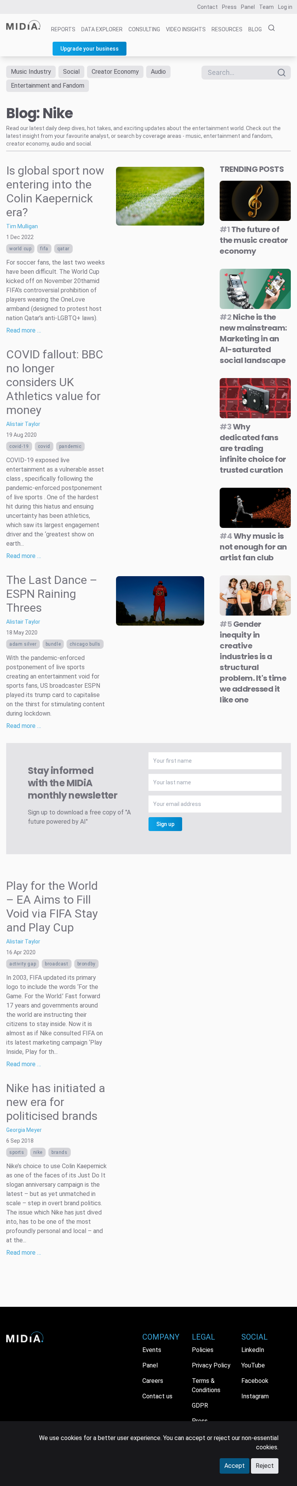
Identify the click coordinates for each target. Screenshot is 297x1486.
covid (44, 446)
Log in (285, 7)
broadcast (56, 964)
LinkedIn (252, 1350)
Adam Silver (23, 644)
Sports (16, 1152)
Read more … (23, 330)
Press (229, 7)
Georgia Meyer (24, 1130)
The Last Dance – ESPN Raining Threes (51, 593)
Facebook (254, 1380)
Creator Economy (115, 71)
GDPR (200, 1405)
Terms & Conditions (206, 1385)
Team (266, 7)
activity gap (22, 964)
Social (71, 71)
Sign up (165, 824)
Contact (207, 7)
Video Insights (186, 29)
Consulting (144, 29)
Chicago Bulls (85, 644)
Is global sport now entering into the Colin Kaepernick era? (55, 191)
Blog (255, 29)
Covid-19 (19, 446)
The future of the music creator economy (254, 240)
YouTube (253, 1365)
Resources (227, 29)
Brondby (86, 964)
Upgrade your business (89, 49)
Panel (248, 7)
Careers (152, 1380)
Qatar (63, 248)
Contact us (157, 1396)
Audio (158, 71)
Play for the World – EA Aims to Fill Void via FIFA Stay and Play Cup (52, 906)
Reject (265, 1465)
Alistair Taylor (23, 424)
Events (151, 1350)
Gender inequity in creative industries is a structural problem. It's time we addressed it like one (253, 662)
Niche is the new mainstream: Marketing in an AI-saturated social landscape (253, 339)
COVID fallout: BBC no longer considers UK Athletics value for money (54, 382)
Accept (234, 1465)
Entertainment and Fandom (47, 85)
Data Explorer (102, 29)
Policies (202, 1350)
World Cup (20, 248)
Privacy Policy (211, 1365)
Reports (63, 29)
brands (59, 1152)
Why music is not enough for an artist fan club (253, 547)
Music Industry (31, 71)
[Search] (269, 28)
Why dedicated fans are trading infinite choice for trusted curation (253, 448)
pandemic (70, 446)
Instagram (255, 1396)
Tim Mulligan (22, 226)
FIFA (44, 248)
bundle (53, 644)
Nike (38, 1152)
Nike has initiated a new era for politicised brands (55, 1102)
